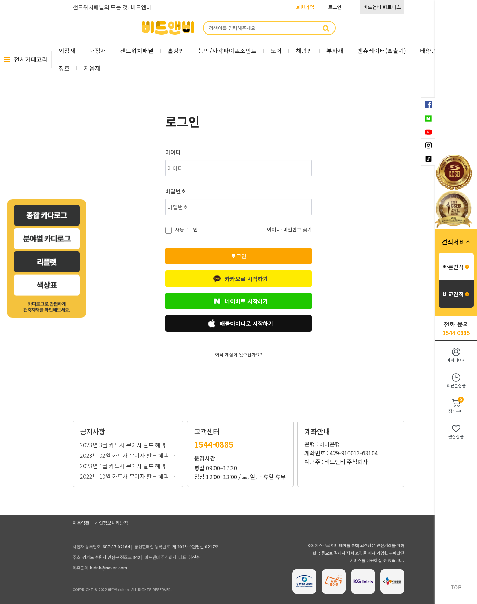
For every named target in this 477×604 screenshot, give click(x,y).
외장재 (67, 50)
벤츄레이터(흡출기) (381, 50)
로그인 (335, 6)
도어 (276, 50)
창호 (64, 68)
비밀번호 (175, 191)
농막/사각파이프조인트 (227, 50)
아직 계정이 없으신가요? (238, 354)
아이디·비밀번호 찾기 (289, 229)
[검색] (326, 28)
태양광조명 (434, 50)
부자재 (334, 50)
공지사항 (92, 431)
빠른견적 (453, 267)
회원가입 (305, 6)
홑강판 (176, 50)
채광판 (304, 50)
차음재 (92, 68)
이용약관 (81, 523)
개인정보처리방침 (111, 523)
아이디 (173, 152)
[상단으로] (456, 588)
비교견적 (453, 294)
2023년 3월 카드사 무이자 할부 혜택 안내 (128, 444)
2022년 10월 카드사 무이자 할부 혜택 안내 (128, 475)
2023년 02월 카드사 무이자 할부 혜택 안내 (128, 454)
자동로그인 (186, 229)
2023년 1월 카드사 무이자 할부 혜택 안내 (128, 465)
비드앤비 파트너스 (382, 6)
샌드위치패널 (137, 50)
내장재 (97, 50)
